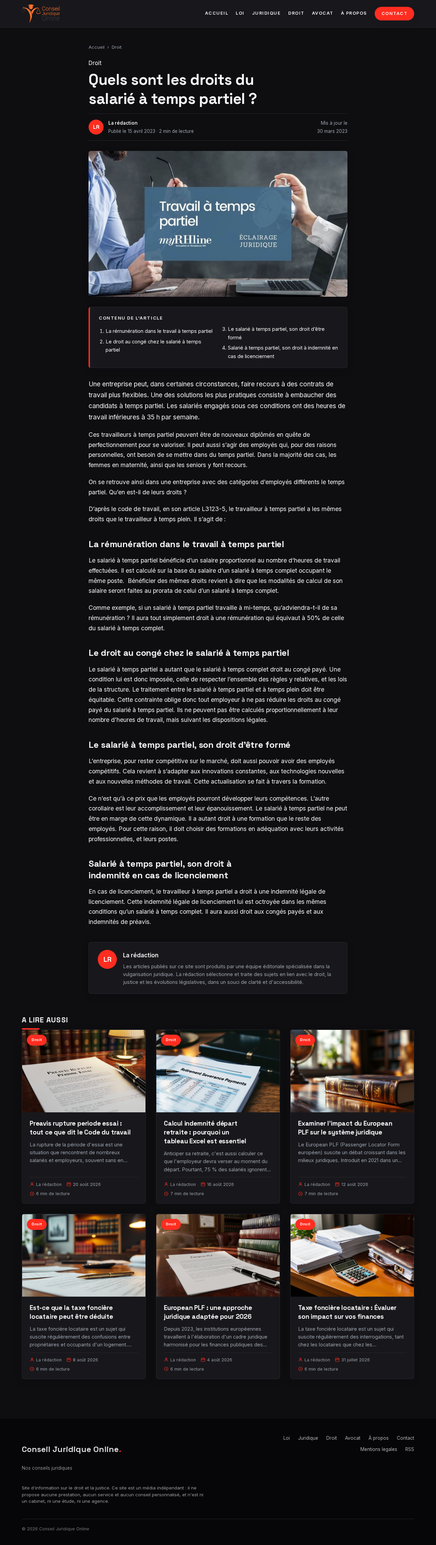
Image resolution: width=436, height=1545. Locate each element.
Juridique (266, 13)
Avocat (322, 13)
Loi (240, 13)
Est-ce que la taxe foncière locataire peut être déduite (71, 1312)
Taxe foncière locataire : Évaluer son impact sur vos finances (347, 1312)
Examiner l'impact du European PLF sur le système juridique (345, 1128)
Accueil (217, 13)
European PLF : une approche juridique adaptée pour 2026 (208, 1312)
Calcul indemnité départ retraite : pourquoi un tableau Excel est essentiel (205, 1132)
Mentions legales (378, 1449)
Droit (296, 13)
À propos (354, 13)
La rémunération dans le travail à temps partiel (159, 331)
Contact (395, 13)
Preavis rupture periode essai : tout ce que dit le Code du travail (80, 1128)
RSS (409, 1449)
